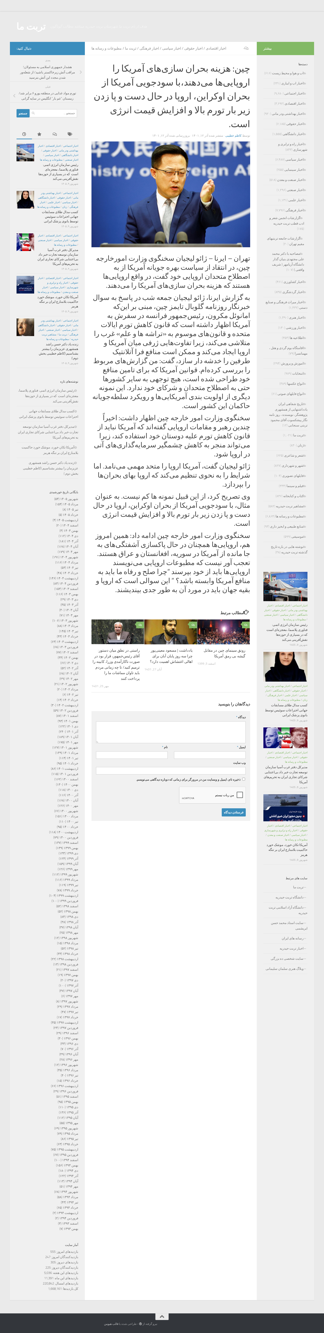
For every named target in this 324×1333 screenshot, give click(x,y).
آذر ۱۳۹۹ (72, 859)
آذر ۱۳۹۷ (72, 985)
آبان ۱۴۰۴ (71, 546)
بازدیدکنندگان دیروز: (64, 1268)
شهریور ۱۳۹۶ (69, 1065)
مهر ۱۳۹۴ (71, 1186)
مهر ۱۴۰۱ (71, 742)
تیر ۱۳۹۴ (72, 1202)
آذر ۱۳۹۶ (72, 1049)
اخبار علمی (54, 202)
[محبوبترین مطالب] (39, 134)
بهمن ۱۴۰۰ (71, 784)
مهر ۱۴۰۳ (71, 615)
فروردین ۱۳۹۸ (68, 964)
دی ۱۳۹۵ (72, 1107)
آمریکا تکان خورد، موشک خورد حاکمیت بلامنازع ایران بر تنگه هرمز (57, 301)
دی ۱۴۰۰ (72, 790)
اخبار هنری (296, 318)
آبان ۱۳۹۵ (71, 1118)
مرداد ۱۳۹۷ (70, 1007)
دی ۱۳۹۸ (72, 917)
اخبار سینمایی (294, 170)
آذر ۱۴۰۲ (72, 668)
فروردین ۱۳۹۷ (68, 1028)
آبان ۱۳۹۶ (71, 1054)
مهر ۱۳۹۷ (71, 996)
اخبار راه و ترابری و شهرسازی (280, 830)
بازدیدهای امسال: (66, 1283)
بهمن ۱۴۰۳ (71, 594)
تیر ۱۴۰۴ (72, 568)
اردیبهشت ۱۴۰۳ (67, 642)
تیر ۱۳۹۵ (72, 1139)
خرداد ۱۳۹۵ (70, 1144)
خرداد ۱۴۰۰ (70, 827)
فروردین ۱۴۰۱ (68, 774)
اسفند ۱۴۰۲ (70, 652)
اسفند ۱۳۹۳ (70, 1223)
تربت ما (31, 26)
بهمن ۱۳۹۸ (71, 911)
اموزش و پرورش (292, 363)
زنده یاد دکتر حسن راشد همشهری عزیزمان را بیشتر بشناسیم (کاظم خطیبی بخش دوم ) (50, 468)
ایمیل (241, 747)
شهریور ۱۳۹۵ (69, 1128)
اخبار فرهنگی (149, 48)
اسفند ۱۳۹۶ (70, 1033)
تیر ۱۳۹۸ (72, 948)
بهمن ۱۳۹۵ (71, 1102)
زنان (64, 206)
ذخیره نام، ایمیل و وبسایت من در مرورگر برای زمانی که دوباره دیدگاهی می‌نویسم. (188, 779)
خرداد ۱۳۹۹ (70, 890)
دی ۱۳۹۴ (72, 1171)
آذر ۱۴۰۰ (72, 795)
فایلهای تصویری (293, 476)
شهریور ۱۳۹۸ (69, 938)
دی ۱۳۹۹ (72, 853)
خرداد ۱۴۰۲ (70, 700)
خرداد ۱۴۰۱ (70, 763)
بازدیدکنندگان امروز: (64, 1257)
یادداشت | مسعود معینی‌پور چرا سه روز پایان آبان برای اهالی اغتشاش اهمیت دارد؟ (171, 656)
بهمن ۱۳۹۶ (71, 1038)
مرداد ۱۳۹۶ (70, 1070)
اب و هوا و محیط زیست (288, 73)
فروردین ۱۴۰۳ (68, 647)
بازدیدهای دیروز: (67, 1262)
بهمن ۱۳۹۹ (71, 848)
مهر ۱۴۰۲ (71, 679)
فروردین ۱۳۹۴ (68, 1218)
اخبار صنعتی (71, 159)
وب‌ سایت (239, 763)
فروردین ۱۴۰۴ (68, 584)
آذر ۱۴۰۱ (72, 732)
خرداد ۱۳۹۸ (70, 954)
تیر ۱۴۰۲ (72, 695)
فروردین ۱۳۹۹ (68, 901)
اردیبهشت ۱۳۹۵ (67, 1149)
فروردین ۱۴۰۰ (68, 837)
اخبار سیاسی (171, 48)
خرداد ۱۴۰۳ (70, 636)
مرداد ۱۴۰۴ (70, 562)
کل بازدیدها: (70, 1289)
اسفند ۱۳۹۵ (70, 1097)
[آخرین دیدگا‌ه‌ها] (55, 134)
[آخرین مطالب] (24, 134)
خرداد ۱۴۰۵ (70, 515)
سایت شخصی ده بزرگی (287, 959)
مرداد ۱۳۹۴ (70, 1197)
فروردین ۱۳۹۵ (68, 1155)
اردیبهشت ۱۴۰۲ (67, 705)
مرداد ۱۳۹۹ (70, 880)
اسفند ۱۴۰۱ (70, 716)
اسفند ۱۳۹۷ (70, 970)
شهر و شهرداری (293, 466)
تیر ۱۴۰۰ (72, 822)
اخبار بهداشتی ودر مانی (288, 114)
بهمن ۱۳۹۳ (71, 1229)
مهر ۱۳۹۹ (71, 869)
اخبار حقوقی (193, 48)
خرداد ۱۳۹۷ (70, 1017)
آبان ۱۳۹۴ (71, 1181)
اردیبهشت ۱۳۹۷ (67, 1022)
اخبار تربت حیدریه (292, 948)
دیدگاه (241, 717)
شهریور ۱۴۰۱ (69, 747)
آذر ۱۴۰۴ (72, 541)
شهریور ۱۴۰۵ (69, 499)
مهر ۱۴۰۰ (71, 806)
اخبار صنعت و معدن (290, 180)
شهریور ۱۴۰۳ (69, 621)
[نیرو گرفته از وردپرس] (140, 1323)
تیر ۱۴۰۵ (72, 509)
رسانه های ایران (293, 938)
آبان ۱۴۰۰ (71, 800)
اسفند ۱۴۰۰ (70, 779)
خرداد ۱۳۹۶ (70, 1081)
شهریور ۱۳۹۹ (69, 874)
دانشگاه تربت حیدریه (290, 897)
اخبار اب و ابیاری (292, 83)
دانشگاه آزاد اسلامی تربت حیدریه (288, 910)
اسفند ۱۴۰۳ (70, 589)
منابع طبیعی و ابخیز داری (287, 526)
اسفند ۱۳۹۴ (70, 1160)
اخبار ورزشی (295, 328)
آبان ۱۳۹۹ (71, 864)
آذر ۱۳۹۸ (72, 922)
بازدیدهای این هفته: (65, 1273)
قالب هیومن (111, 1324)
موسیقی (297, 537)
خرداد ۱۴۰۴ (70, 573)
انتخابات (298, 374)
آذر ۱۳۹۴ (72, 1176)
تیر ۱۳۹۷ (72, 1012)
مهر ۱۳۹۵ (71, 1123)
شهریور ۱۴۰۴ (69, 557)
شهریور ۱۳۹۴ (69, 1192)
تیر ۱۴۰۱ (72, 758)
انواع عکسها (295, 384)
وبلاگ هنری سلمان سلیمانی (285, 969)
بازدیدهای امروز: (67, 1252)
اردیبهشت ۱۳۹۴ (67, 1213)
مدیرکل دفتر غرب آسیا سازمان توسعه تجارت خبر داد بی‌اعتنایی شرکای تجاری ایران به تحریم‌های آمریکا (48, 432)
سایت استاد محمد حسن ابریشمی (289, 925)
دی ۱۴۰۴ (72, 536)
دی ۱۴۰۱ (72, 726)
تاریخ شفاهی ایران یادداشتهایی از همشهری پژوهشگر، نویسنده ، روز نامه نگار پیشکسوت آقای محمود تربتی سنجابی (288, 414)
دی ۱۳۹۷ (72, 980)
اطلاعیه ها (297, 338)
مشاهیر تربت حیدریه (290, 506)
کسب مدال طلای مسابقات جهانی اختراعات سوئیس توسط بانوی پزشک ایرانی (60, 216)
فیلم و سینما (295, 486)
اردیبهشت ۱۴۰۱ (67, 769)
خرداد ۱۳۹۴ (70, 1208)
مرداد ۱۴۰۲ (70, 689)
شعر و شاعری (294, 455)
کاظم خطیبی (233, 136)
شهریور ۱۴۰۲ (69, 684)
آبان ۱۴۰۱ (71, 737)
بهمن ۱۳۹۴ (71, 1165)
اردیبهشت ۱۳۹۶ (67, 1086)
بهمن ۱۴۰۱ (71, 721)
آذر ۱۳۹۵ (72, 1112)
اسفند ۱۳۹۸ (70, 906)
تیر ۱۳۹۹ (72, 885)
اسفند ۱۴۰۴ (70, 525)
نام (165, 747)
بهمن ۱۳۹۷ (71, 975)
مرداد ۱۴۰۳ (70, 626)
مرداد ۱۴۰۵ (70, 504)
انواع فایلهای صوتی (290, 394)
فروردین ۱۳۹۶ (68, 1091)
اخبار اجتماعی (70, 145)
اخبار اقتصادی (216, 48)
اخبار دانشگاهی (69, 155)
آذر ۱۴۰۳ (72, 605)
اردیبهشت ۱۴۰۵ (67, 520)
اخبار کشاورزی (293, 282)
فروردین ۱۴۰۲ (68, 710)
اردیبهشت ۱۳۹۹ (67, 896)
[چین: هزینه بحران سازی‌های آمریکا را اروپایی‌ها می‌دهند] (170, 246)
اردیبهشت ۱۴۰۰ (67, 832)
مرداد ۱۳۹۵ (70, 1134)
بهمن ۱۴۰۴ (71, 531)
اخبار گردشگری (293, 292)
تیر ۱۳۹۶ (72, 1075)
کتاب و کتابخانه (293, 496)
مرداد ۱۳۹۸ (70, 943)
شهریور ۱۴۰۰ (69, 811)
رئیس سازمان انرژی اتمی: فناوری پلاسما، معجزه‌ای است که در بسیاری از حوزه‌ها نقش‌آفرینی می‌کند (48, 396)
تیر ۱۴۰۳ (72, 631)
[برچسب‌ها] (70, 134)
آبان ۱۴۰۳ (71, 610)
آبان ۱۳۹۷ (71, 991)
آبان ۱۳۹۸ (71, 927)
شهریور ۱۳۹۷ (69, 1001)
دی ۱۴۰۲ (72, 663)
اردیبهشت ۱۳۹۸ (67, 959)
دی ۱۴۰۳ (72, 599)
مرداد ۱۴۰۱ (70, 753)
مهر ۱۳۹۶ (71, 1060)
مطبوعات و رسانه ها (106, 48)
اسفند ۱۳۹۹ (70, 843)
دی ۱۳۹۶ (72, 1044)
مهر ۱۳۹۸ (71, 933)
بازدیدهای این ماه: (66, 1278)
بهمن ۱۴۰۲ (71, 658)
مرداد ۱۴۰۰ (70, 816)
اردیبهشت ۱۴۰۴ (67, 578)
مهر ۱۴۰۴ (71, 552)
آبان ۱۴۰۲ (71, 673)
